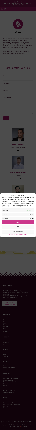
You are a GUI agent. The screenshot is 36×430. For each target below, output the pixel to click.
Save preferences (18, 231)
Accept (18, 222)
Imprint (26, 234)
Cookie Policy (11, 234)
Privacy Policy (19, 234)
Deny (18, 227)
